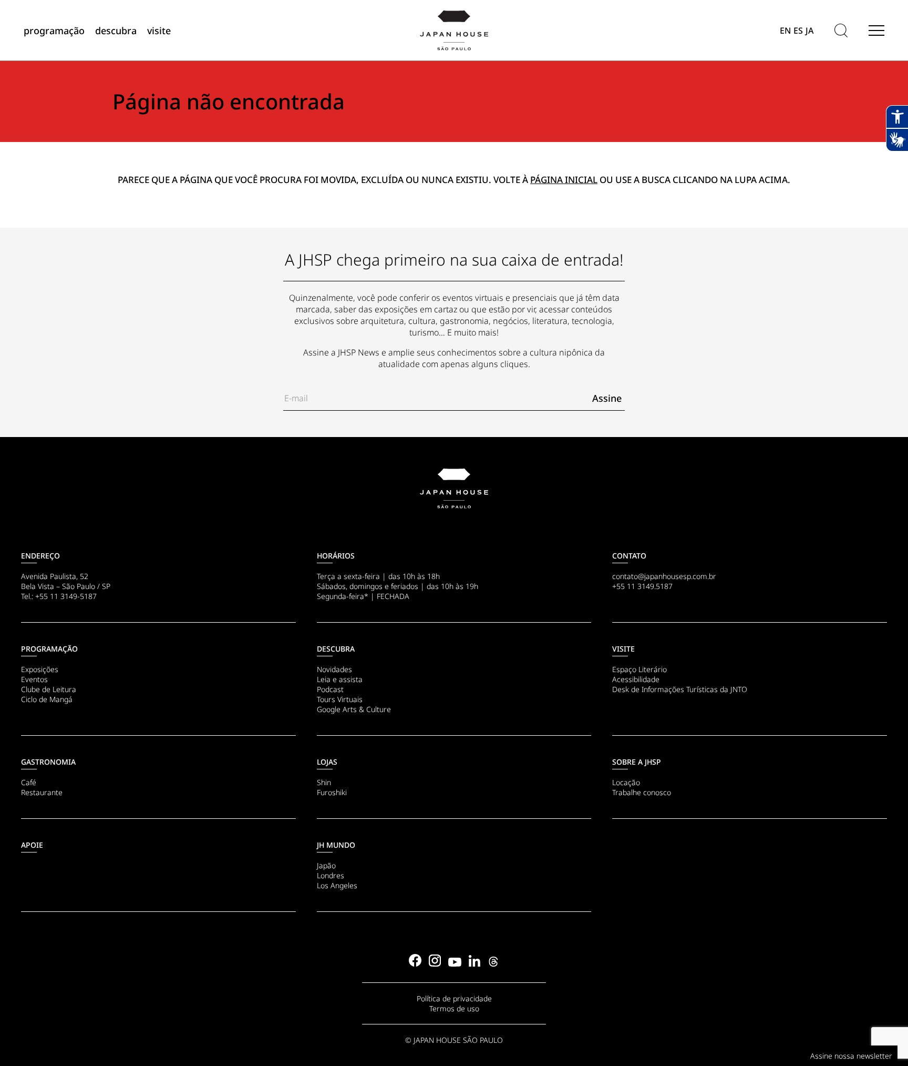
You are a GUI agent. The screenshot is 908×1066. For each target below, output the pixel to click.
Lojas (327, 762)
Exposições (39, 669)
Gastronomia (48, 762)
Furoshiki (332, 792)
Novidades (334, 669)
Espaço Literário (639, 669)
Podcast (330, 689)
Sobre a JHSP (636, 762)
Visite (623, 649)
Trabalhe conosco (641, 792)
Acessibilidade (635, 679)
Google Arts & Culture (354, 709)
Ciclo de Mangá (47, 699)
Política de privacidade (454, 998)
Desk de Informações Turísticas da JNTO (679, 689)
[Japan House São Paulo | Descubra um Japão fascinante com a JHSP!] (454, 489)
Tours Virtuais (340, 699)
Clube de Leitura (48, 689)
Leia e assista (340, 679)
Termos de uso (454, 1008)
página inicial (563, 180)
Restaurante (42, 792)
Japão (326, 865)
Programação (49, 649)
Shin (324, 782)
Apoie (32, 845)
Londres (330, 875)
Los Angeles (337, 885)
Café (28, 782)
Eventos (34, 679)
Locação (626, 782)
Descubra (336, 649)
